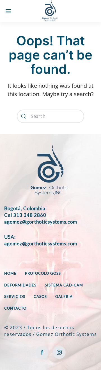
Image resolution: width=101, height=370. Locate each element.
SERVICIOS (14, 296)
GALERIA (64, 296)
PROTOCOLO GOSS (43, 273)
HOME (10, 273)
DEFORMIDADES (20, 285)
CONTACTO (15, 308)
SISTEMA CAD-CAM (64, 285)
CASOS (40, 296)
